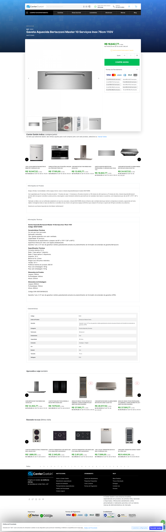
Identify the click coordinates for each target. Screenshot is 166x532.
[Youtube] (39, 499)
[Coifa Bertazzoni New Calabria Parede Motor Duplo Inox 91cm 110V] (129, 152)
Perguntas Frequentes (90, 481)
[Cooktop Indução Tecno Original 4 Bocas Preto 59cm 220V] (60, 387)
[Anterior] (28, 78)
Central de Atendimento (91, 478)
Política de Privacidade (90, 528)
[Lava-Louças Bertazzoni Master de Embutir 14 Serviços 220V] (36, 152)
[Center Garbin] (35, 6)
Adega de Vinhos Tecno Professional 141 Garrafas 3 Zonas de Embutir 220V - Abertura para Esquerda (129, 402)
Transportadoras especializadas (65, 486)
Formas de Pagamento (90, 486)
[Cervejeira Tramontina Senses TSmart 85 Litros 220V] (129, 435)
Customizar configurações (139, 528)
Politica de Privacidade (62, 488)
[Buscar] (89, 6)
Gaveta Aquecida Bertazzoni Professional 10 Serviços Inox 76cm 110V (105, 168)
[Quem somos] (40, 473)
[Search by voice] (84, 6)
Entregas (115, 483)
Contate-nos (116, 486)
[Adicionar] (137, 55)
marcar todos (102, 137)
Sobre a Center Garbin (62, 478)
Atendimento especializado (63, 481)
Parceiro (115, 488)
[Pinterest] (43, 499)
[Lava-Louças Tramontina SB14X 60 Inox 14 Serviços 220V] (106, 435)
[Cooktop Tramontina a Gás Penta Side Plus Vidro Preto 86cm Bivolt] (83, 435)
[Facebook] (29, 499)
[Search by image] (86, 6)
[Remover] (124, 55)
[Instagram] (36, 499)
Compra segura (60, 491)
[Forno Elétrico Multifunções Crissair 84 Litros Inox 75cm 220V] (60, 152)
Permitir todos (156, 528)
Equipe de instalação (62, 483)
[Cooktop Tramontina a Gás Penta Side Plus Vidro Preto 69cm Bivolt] (60, 435)
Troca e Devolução (118, 481)
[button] (136, 6)
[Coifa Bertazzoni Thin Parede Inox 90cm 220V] (83, 152)
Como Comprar (88, 483)
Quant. (119, 55)
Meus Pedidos (117, 478)
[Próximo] (98, 78)
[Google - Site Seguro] (46, 515)
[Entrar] (129, 6)
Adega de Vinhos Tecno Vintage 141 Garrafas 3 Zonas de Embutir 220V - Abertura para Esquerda (82, 402)
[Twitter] (32, 499)
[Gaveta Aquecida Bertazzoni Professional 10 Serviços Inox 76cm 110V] (106, 152)
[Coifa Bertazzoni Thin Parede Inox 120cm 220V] (36, 387)
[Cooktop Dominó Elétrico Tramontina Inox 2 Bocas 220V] (36, 435)
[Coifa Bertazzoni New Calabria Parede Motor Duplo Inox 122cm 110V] (106, 387)
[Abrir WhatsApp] (163, 522)
